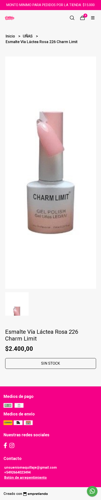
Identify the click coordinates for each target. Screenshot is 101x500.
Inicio (11, 36)
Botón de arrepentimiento (25, 478)
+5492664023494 (17, 472)
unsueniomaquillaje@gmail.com (30, 468)
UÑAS (28, 36)
